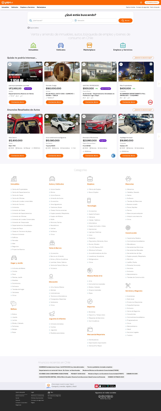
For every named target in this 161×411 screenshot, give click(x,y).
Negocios (15, 246)
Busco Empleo (93, 192)
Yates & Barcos (55, 248)
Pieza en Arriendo (18, 234)
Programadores (132, 320)
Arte (90, 281)
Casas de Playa (17, 228)
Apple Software (94, 214)
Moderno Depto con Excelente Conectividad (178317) (106, 374)
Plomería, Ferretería (133, 265)
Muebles (15, 280)
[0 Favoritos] (47, 64)
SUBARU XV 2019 (132, 374)
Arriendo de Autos (57, 198)
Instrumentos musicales (97, 284)
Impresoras (93, 229)
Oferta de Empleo (95, 189)
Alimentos (130, 189)
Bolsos (14, 314)
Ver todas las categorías (54, 395)
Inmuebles (5, 7)
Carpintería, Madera (134, 238)
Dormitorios (16, 283)
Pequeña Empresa (133, 305)
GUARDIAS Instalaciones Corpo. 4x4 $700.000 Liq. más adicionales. (61, 367)
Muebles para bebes (57, 333)
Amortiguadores (56, 204)
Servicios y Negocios (134, 291)
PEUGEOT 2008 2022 (78, 374)
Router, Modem (94, 244)
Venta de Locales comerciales (22, 201)
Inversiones (131, 296)
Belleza (14, 309)
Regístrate (18, 405)
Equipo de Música (57, 216)
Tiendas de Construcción (135, 277)
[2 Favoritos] (84, 116)
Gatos (129, 195)
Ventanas (15, 292)
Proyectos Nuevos (18, 249)
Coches (53, 327)
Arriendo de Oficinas (19, 216)
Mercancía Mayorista (96, 334)
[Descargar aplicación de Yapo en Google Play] (111, 386)
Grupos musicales (95, 290)
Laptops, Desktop (95, 232)
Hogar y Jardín (17, 263)
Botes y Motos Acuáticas (59, 259)
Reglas (33, 402)
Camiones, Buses (56, 207)
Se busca (15, 286)
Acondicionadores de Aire (98, 253)
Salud (129, 329)
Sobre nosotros (20, 395)
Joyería (14, 317)
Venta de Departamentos (21, 192)
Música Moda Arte (94, 276)
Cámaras (92, 217)
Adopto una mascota (134, 216)
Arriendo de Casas (18, 210)
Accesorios (54, 201)
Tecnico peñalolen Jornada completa (99, 367)
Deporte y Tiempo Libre (97, 315)
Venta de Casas (17, 195)
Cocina (14, 271)
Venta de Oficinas (18, 198)
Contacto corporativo (21, 402)
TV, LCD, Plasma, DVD (96, 247)
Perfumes (15, 326)
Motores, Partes (56, 222)
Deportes (91, 307)
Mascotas (130, 184)
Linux (90, 235)
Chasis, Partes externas (59, 210)
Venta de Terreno (18, 204)
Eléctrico (130, 259)
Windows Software (95, 250)
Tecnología (91, 206)
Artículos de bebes (57, 324)
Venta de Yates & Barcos (59, 265)
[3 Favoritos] (84, 64)
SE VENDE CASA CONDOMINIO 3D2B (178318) (53, 374)
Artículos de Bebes (18, 268)
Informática (93, 223)
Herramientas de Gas (134, 253)
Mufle (52, 219)
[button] (40, 71)
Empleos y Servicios (27, 7)
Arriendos (15, 207)
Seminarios (54, 302)
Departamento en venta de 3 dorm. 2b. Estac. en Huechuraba (59, 370)
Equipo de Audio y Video (97, 226)
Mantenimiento (132, 274)
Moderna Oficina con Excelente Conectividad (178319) (101, 370)
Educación (53, 282)
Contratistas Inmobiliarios (136, 241)
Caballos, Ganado (133, 192)
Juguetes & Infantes (57, 319)
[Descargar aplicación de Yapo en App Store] (103, 386)
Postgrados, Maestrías (58, 299)
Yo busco (54, 268)
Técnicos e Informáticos (59, 296)
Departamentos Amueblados (22, 225)
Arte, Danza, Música (57, 287)
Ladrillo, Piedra (132, 262)
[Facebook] (99, 396)
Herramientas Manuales (135, 250)
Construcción (131, 233)
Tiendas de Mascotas (134, 201)
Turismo (129, 335)
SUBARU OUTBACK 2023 (116, 377)
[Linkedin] (108, 396)
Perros (129, 210)
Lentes (14, 320)
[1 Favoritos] (10, 64)
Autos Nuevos (55, 195)
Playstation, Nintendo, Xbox (98, 241)
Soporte (18, 400)
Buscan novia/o (132, 204)
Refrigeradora (93, 259)
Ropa (14, 332)
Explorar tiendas (130, 7)
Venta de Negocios (133, 311)
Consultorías (131, 314)
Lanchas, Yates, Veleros (59, 262)
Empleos (90, 184)
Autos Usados (55, 189)
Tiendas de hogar (18, 289)
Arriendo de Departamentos (22, 213)
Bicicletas (92, 312)
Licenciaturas (55, 293)
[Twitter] (105, 396)
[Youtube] (111, 396)
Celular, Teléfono (94, 220)
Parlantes (92, 238)
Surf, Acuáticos (94, 321)
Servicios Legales (133, 332)
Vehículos (14, 7)
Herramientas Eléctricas (135, 247)
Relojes (14, 329)
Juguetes (54, 330)
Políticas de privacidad (37, 398)
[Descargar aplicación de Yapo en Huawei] (96, 386)
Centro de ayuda (154, 7)
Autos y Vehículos (56, 184)
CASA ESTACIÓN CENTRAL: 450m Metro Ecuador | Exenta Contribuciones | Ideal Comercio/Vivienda (72, 377)
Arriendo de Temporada (20, 222)
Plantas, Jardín (17, 277)
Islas (13, 243)
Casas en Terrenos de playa (21, 231)
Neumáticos (55, 225)
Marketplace (41, 7)
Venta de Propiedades (20, 189)
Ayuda (17, 398)
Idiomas (53, 290)
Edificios (15, 237)
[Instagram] (102, 396)
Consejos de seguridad (142, 7)
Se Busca (54, 231)
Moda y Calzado (17, 323)
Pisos (14, 274)
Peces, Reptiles (132, 207)
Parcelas (15, 240)
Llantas (53, 228)
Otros (14, 295)
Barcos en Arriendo (57, 256)
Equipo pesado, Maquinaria (60, 213)
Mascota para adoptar (135, 213)
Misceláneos (131, 244)
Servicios (130, 268)
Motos (53, 192)
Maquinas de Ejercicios (96, 318)
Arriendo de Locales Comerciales (23, 219)
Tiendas (50, 398)
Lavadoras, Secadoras (96, 256)
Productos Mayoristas (134, 302)
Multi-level (130, 299)
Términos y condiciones (37, 395)
